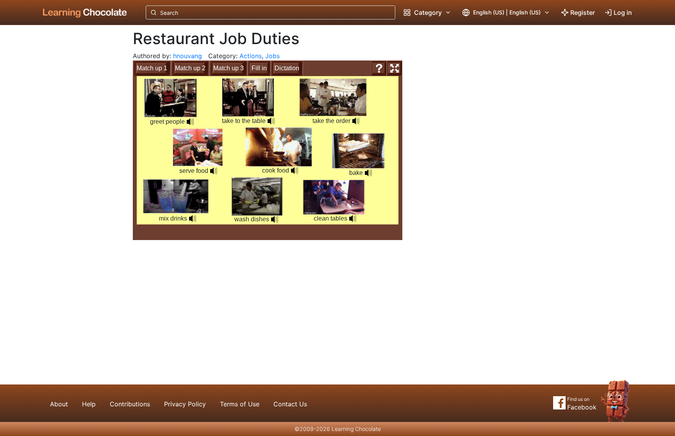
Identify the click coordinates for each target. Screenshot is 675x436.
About (59, 404)
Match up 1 (152, 68)
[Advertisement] (79, 154)
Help (89, 404)
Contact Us (290, 404)
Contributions (130, 404)
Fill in (259, 68)
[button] (190, 122)
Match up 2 (190, 68)
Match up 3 (228, 68)
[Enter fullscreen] (394, 68)
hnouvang (187, 56)
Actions (250, 56)
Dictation (287, 68)
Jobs (272, 56)
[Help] (379, 68)
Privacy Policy (185, 404)
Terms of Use (239, 404)
